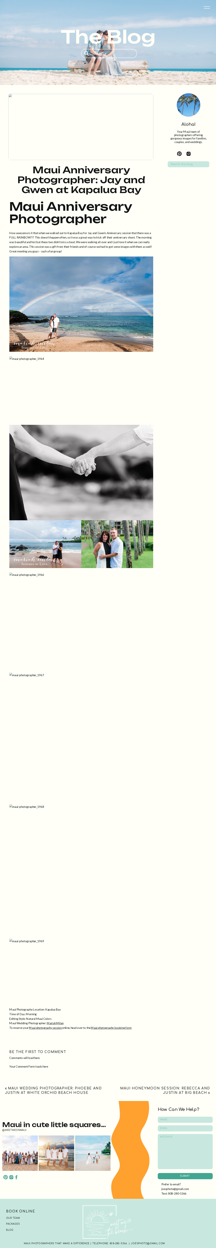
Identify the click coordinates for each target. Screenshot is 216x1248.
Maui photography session (45, 1027)
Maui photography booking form (111, 1027)
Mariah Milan (55, 1023)
